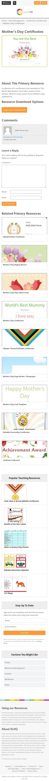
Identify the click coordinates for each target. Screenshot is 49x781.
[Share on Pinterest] (8, 76)
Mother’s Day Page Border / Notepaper (19, 376)
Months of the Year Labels (15, 524)
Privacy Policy (32, 771)
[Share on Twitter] (8, 73)
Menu (7, 3)
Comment (6, 163)
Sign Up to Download (14, 110)
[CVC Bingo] (23, 584)
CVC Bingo (8, 593)
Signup (43, 3)
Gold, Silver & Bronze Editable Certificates (21, 501)
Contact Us (32, 766)
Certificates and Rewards (36, 21)
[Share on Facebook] (8, 70)
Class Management (16, 21)
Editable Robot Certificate (14, 237)
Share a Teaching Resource (31, 769)
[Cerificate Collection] (24, 449)
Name (4, 192)
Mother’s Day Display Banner (15, 265)
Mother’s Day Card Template (15, 404)
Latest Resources (20, 766)
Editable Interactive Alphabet (16, 570)
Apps (40, 766)
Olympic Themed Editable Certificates (18, 348)
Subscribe (24, 633)
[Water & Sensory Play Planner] (23, 538)
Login (37, 3)
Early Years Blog (13, 769)
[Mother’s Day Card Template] (24, 393)
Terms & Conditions (18, 771)
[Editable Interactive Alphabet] (23, 561)
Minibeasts (9, 679)
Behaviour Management (15, 668)
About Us (8, 766)
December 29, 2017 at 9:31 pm (13, 137)
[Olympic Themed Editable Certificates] (24, 337)
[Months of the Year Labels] (23, 515)
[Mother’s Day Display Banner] (24, 253)
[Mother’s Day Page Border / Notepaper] (24, 365)
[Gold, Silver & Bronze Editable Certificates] (23, 492)
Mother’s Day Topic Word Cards (16, 293)
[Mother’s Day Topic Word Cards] (24, 281)
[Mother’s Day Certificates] (24, 309)
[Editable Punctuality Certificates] (24, 421)
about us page (21, 759)
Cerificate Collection (11, 460)
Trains (7, 685)
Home (4, 21)
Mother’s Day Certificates (13, 320)
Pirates (7, 662)
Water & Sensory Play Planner (16, 547)
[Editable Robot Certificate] (24, 225)
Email (4, 198)
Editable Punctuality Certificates (16, 432)
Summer (8, 674)
